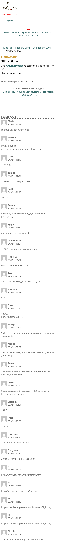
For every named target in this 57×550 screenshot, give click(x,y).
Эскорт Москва (12, 32)
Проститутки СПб (28, 35)
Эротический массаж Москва (37, 32)
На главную (49, 91)
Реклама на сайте (10, 14)
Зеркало (9, 20)
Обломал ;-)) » (29, 94)
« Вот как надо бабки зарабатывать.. (21, 91)
